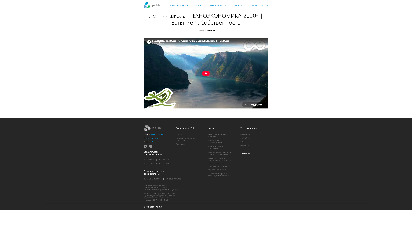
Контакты (238, 5)
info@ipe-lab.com (154, 138)
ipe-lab (151, 142)
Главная (200, 30)
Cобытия (211, 30)
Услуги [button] (198, 5)
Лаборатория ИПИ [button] (178, 5)
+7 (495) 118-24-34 (260, 5)
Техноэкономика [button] (217, 5)
